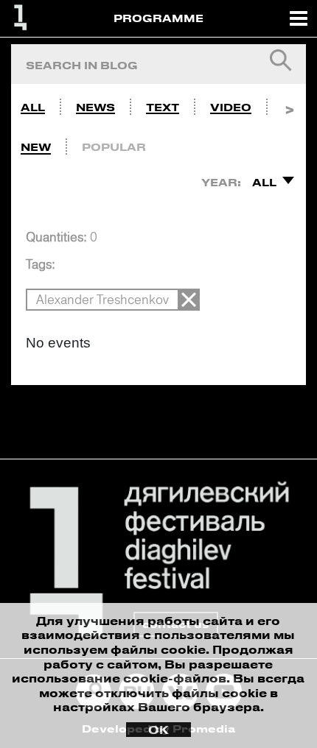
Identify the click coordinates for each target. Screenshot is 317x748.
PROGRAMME (158, 18)
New (36, 147)
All (33, 107)
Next (289, 104)
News (95, 107)
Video (230, 107)
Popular (114, 147)
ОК (158, 729)
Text (162, 107)
